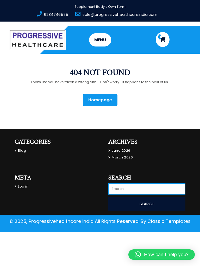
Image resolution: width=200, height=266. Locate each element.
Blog (22, 150)
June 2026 (121, 150)
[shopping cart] (163, 39)
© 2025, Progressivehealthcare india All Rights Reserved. (74, 221)
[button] (161, 254)
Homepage (102, 100)
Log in (23, 186)
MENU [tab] (100, 40)
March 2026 (122, 157)
